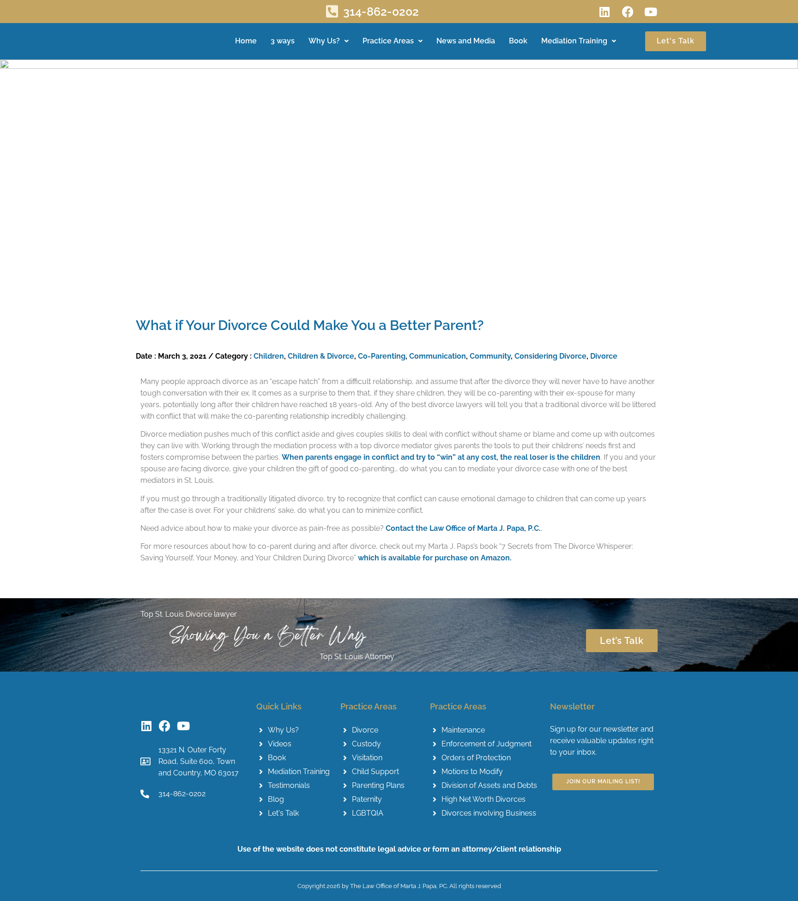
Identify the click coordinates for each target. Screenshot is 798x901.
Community (490, 356)
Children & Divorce (321, 356)
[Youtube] (650, 11)
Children (269, 356)
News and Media (465, 40)
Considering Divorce (550, 356)
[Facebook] (627, 11)
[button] (329, 41)
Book (518, 40)
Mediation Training (574, 40)
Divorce (603, 356)
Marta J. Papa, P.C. (134, 41)
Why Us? (324, 40)
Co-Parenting (381, 356)
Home (246, 40)
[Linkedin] (604, 11)
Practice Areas (388, 40)
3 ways (283, 40)
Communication (437, 356)
